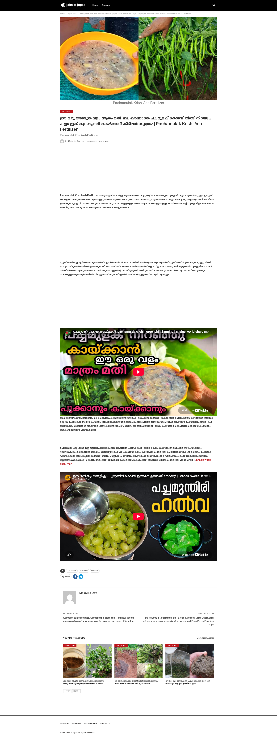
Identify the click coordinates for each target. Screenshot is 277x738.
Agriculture (66, 111)
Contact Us (105, 723)
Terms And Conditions (70, 723)
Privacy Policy (90, 723)
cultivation (84, 571)
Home (95, 5)
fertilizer (94, 571)
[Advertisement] (138, 169)
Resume (106, 5)
